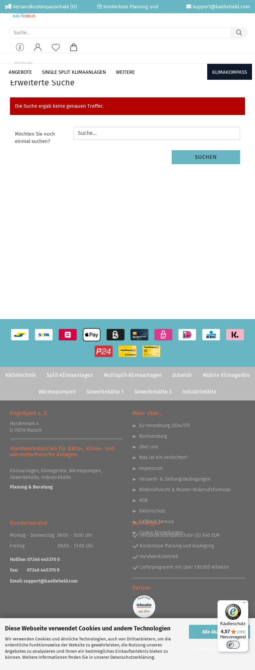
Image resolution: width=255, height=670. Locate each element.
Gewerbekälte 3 (153, 392)
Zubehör (182, 375)
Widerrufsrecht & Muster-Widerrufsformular (185, 490)
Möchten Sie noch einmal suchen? (35, 138)
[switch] (233, 645)
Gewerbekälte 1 (105, 392)
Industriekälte (199, 392)
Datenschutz (152, 511)
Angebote (20, 72)
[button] (37, 51)
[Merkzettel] (55, 51)
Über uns (148, 447)
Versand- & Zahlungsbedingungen (175, 479)
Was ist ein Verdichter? (163, 457)
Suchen (206, 157)
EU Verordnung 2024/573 (164, 425)
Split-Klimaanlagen (69, 375)
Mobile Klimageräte (226, 375)
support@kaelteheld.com (51, 581)
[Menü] (244, 604)
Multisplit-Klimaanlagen (133, 375)
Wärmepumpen (57, 392)
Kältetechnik (20, 375)
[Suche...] (239, 32)
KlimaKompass (229, 72)
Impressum (151, 468)
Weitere (125, 72)
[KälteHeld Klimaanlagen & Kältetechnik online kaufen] (24, 13)
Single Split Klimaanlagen (74, 72)
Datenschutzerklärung (132, 657)
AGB (143, 500)
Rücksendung (153, 436)
